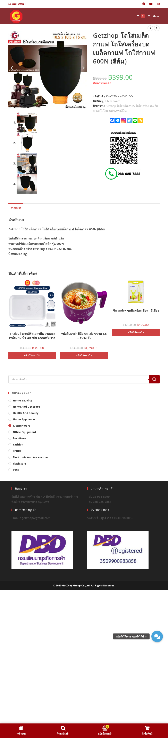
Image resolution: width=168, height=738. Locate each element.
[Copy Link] (140, 120)
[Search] (154, 379)
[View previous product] (150, 28)
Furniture (19, 438)
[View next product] (157, 28)
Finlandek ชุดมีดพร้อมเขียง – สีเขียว (136, 310)
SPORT (17, 451)
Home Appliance (24, 419)
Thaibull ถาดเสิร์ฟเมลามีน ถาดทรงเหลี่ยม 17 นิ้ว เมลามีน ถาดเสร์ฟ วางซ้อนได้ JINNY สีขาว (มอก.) (32, 335)
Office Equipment (24, 432)
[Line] (135, 120)
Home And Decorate (26, 406)
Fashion (18, 444)
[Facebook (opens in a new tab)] (143, 4)
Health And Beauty (25, 413)
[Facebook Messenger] (117, 120)
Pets (16, 470)
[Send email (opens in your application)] (157, 4)
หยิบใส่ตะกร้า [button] (32, 355)
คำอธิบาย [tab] (15, 208)
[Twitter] (129, 120)
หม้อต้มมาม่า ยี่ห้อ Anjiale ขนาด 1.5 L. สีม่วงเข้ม (84, 335)
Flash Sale (19, 463)
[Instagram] (123, 120)
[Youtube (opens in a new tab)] (151, 4)
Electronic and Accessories (30, 457)
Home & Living (22, 400)
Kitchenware (112, 101)
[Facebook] (112, 120)
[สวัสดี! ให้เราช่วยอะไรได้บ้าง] (157, 636)
